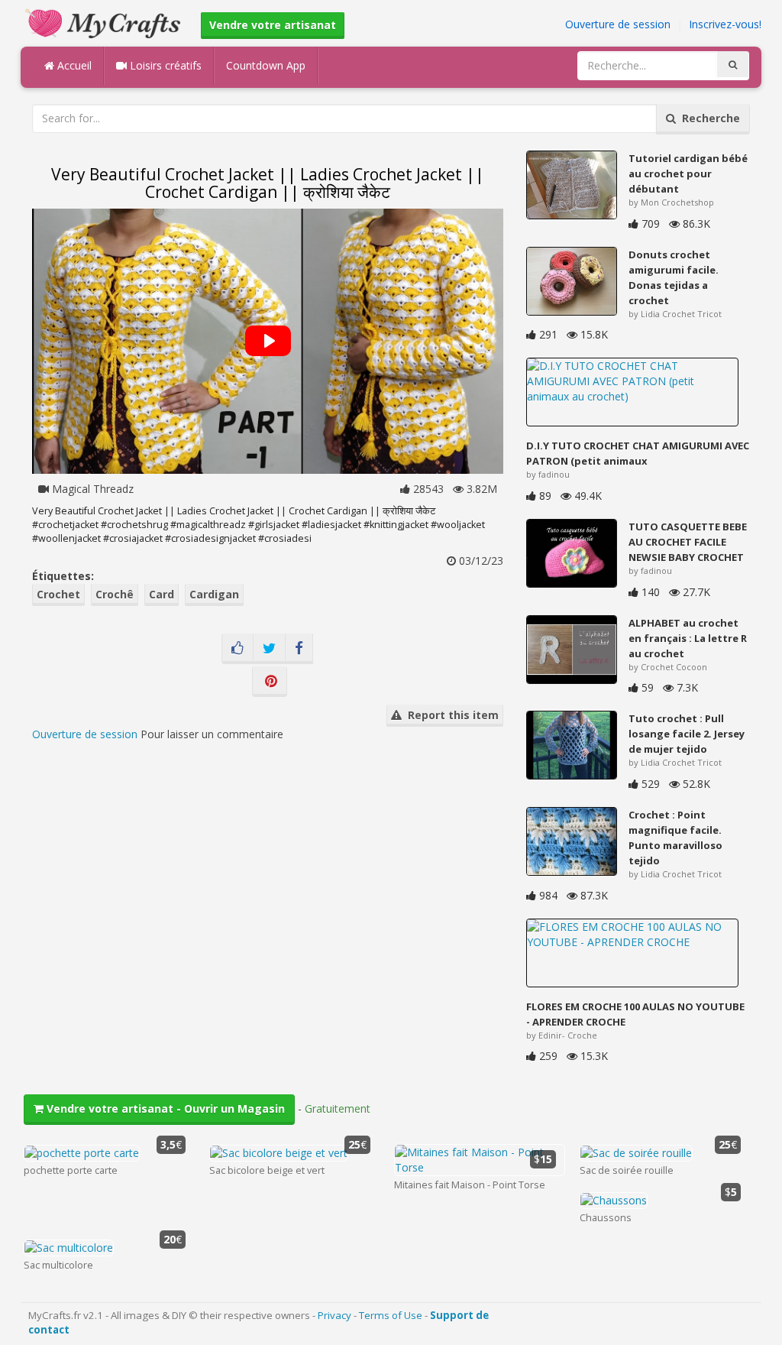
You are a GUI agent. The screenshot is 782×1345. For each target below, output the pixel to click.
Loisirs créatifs (164, 65)
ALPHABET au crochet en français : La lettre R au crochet (688, 638)
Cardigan (214, 594)
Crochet (58, 594)
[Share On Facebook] (299, 649)
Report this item (450, 715)
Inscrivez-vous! (725, 24)
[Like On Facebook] (237, 649)
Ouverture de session (618, 24)
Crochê (114, 594)
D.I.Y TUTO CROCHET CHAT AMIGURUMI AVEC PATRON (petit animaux (637, 453)
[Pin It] (269, 681)
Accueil (73, 65)
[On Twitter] (269, 649)
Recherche (708, 118)
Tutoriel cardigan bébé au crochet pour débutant (688, 173)
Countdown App (265, 65)
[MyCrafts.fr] (105, 22)
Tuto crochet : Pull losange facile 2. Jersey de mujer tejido (687, 733)
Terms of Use (390, 1315)
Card (161, 594)
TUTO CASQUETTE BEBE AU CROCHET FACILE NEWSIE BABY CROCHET (688, 542)
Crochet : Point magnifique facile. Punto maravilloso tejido (675, 837)
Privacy (334, 1315)
